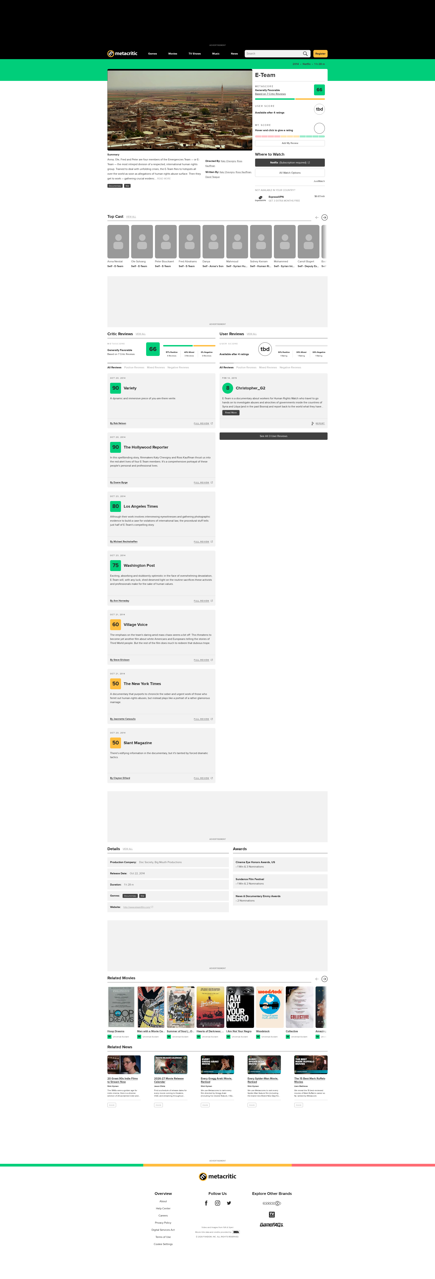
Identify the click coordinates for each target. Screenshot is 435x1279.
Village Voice (130, 624)
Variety (124, 388)
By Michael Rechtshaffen (123, 541)
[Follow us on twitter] (229, 1204)
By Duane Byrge (119, 482)
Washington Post (133, 565)
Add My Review (290, 143)
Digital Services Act (163, 1230)
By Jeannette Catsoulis (123, 718)
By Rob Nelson (118, 423)
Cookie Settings (163, 1244)
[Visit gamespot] (272, 1205)
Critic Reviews (120, 333)
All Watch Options (290, 172)
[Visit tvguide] (272, 1216)
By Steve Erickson (119, 659)
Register (320, 53)
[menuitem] (152, 53)
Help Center (163, 1208)
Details (113, 848)
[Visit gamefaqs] (272, 1226)
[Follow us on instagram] (218, 1204)
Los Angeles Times (135, 506)
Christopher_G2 (245, 388)
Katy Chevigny (228, 161)
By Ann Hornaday (119, 600)
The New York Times (136, 683)
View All (131, 216)
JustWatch (319, 181)
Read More (231, 412)
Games (152, 53)
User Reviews (232, 333)
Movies (172, 53)
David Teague (212, 177)
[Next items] (324, 217)
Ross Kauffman (243, 172)
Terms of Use (163, 1237)
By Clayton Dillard (120, 778)
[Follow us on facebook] (206, 1204)
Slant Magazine (132, 743)
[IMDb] (236, 1232)
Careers (163, 1215)
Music (216, 53)
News (234, 53)
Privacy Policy (163, 1222)
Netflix (307, 64)
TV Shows (195, 53)
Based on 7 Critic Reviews (270, 94)
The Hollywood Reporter (140, 447)
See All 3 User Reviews (273, 436)
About (163, 1201)
